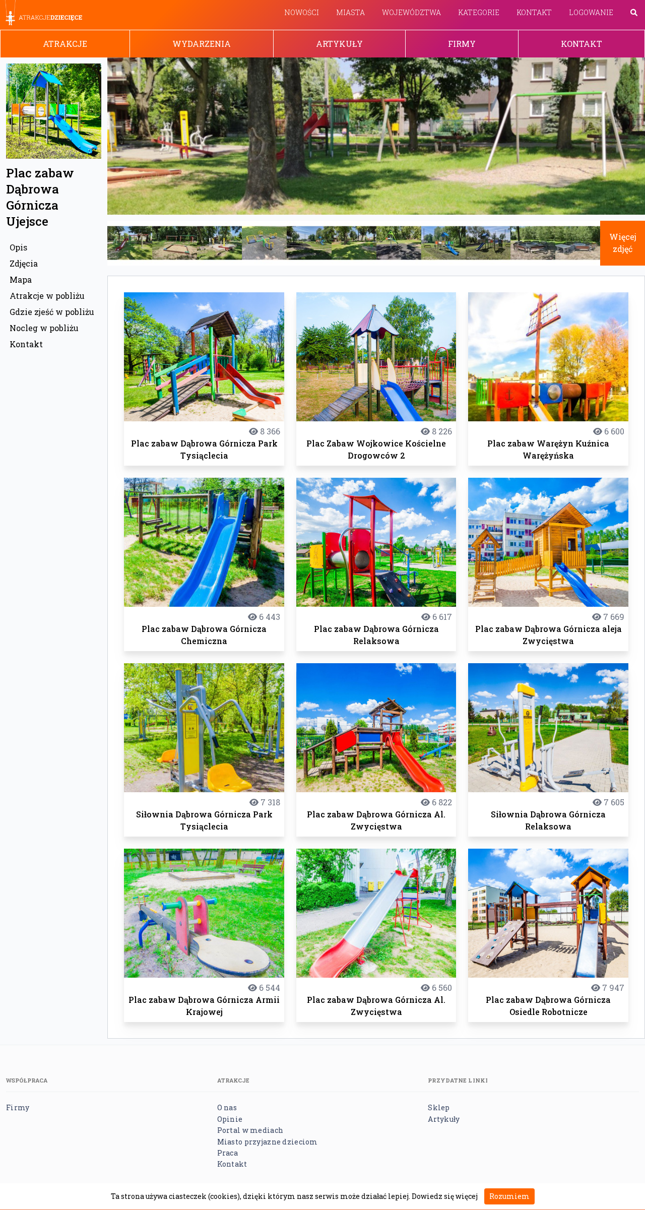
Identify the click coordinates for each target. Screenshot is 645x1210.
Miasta (350, 12)
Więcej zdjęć (622, 242)
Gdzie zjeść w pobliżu (52, 311)
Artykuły (339, 43)
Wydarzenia (201, 43)
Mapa (21, 279)
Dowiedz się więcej (445, 1196)
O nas (227, 1107)
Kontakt (534, 12)
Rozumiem (509, 1196)
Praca (227, 1153)
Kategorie (478, 12)
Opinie (230, 1119)
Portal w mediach (250, 1130)
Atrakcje (65, 43)
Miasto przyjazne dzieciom (267, 1142)
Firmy (462, 43)
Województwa (411, 12)
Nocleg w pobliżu (44, 328)
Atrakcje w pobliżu (47, 295)
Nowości (301, 12)
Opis (18, 247)
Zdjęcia (24, 263)
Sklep (438, 1107)
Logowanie (591, 12)
